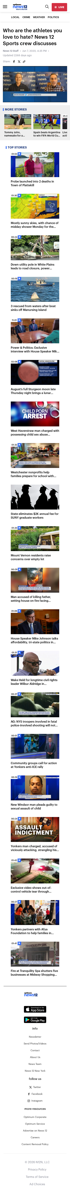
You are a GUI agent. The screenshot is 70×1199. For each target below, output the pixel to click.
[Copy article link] (24, 61)
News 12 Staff (10, 51)
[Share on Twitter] (19, 61)
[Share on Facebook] (14, 61)
